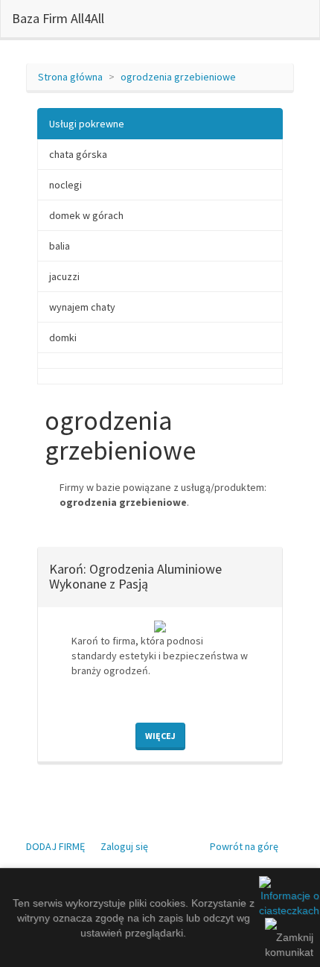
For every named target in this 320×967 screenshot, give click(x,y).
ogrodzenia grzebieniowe (178, 76)
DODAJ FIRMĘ (55, 846)
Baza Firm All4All (58, 18)
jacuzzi (64, 276)
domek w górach (86, 215)
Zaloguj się (124, 846)
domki (63, 337)
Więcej (160, 735)
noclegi (65, 184)
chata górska (78, 154)
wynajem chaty (82, 307)
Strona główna (70, 76)
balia (59, 246)
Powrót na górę (244, 846)
